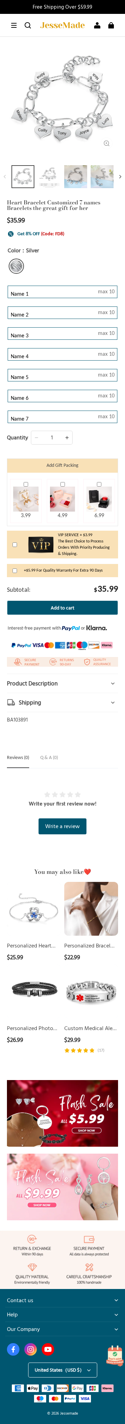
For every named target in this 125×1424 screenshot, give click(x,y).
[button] (14, 25)
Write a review (62, 826)
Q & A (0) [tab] (49, 757)
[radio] (16, 266)
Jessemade (69, 1413)
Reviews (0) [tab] (18, 757)
